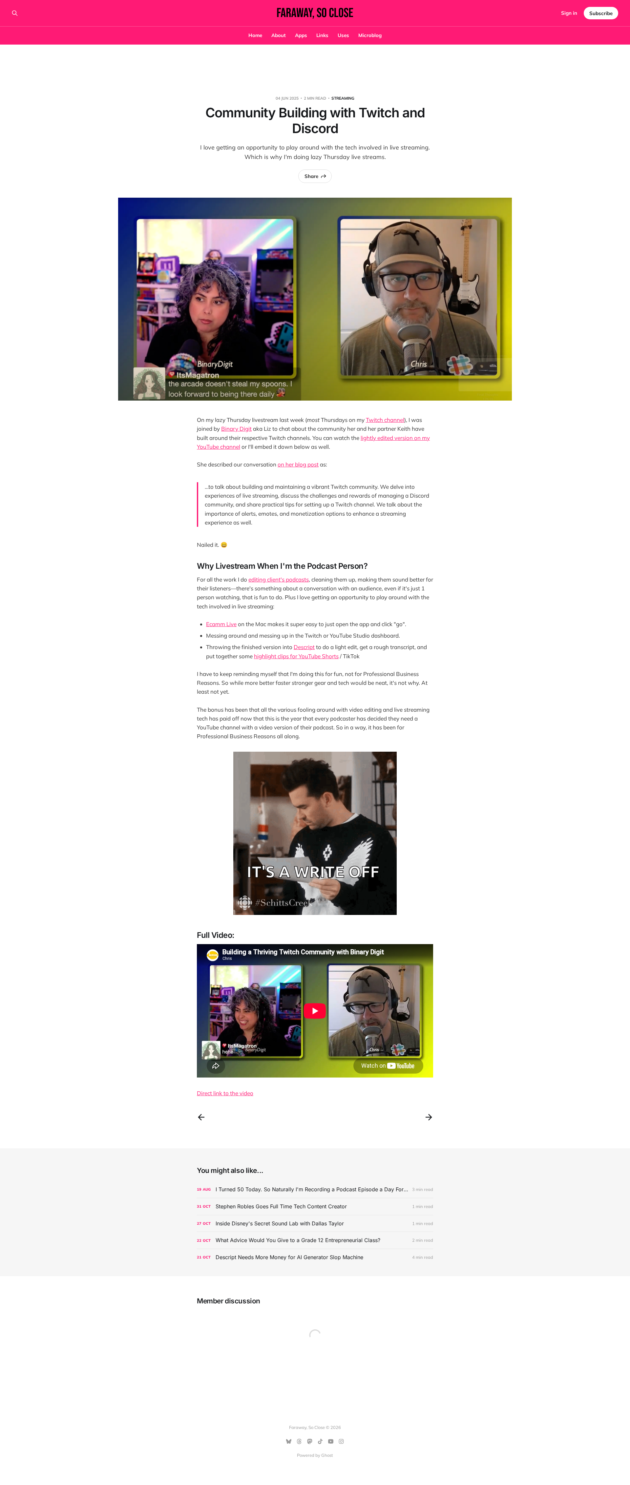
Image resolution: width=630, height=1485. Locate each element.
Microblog (370, 35)
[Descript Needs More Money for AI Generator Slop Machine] (315, 1257)
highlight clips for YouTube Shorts (296, 656)
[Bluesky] (288, 1441)
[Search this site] (15, 13)
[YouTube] (330, 1441)
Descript (304, 647)
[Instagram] (341, 1441)
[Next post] (429, 1117)
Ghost (327, 1455)
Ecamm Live (221, 624)
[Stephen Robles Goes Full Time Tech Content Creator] (315, 1206)
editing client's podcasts (278, 579)
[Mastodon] (309, 1441)
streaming (342, 98)
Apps (301, 35)
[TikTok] (320, 1441)
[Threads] (299, 1441)
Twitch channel (385, 419)
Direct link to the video (225, 1093)
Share (311, 176)
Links (322, 35)
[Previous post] (201, 1117)
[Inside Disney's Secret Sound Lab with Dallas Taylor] (315, 1223)
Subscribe (601, 13)
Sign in (569, 13)
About (278, 35)
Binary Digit (236, 428)
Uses (343, 35)
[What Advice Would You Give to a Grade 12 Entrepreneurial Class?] (315, 1240)
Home (255, 35)
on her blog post (298, 464)
